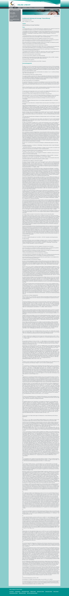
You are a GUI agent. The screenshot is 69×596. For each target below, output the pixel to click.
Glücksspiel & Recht (48, 591)
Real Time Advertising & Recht (32, 593)
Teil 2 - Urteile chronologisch (12, 13)
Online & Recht (55, 591)
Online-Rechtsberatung (38, 7)
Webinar (30, 7)
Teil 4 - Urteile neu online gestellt (14, 20)
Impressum (32, 1)
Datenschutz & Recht (40, 591)
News (20, 7)
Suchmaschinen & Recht (13, 593)
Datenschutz (38, 1)
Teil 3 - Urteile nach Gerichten (13, 16)
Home (11, 7)
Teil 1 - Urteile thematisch (14, 10)
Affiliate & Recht (33, 591)
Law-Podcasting (17, 591)
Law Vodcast (11, 591)
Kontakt (42, 1)
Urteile (15, 7)
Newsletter (25, 7)
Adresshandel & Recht (25, 591)
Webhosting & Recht (22, 593)
